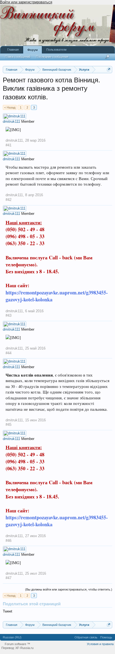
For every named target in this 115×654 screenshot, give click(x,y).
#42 (8, 200)
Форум (32, 49)
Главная (13, 49)
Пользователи (56, 49)
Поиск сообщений (17, 56)
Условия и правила (100, 644)
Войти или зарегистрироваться (26, 2)
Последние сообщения (52, 56)
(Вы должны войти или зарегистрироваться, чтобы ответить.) (68, 589)
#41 (8, 145)
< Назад (9, 107)
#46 (8, 541)
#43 (8, 315)
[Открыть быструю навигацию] (109, 69)
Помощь (106, 637)
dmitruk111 (11, 121)
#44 (8, 353)
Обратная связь (86, 637)
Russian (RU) (12, 637)
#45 (8, 424)
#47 (8, 578)
